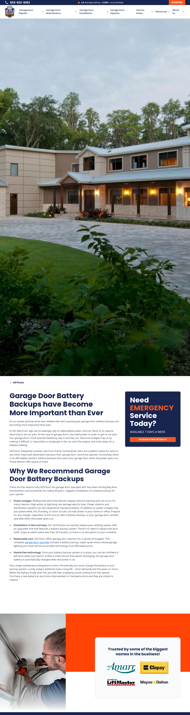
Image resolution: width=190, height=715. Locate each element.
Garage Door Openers (117, 12)
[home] (11, 11)
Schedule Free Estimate (153, 439)
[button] (30, 11)
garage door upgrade (37, 542)
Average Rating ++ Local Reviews (102, 2)
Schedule (177, 2)
